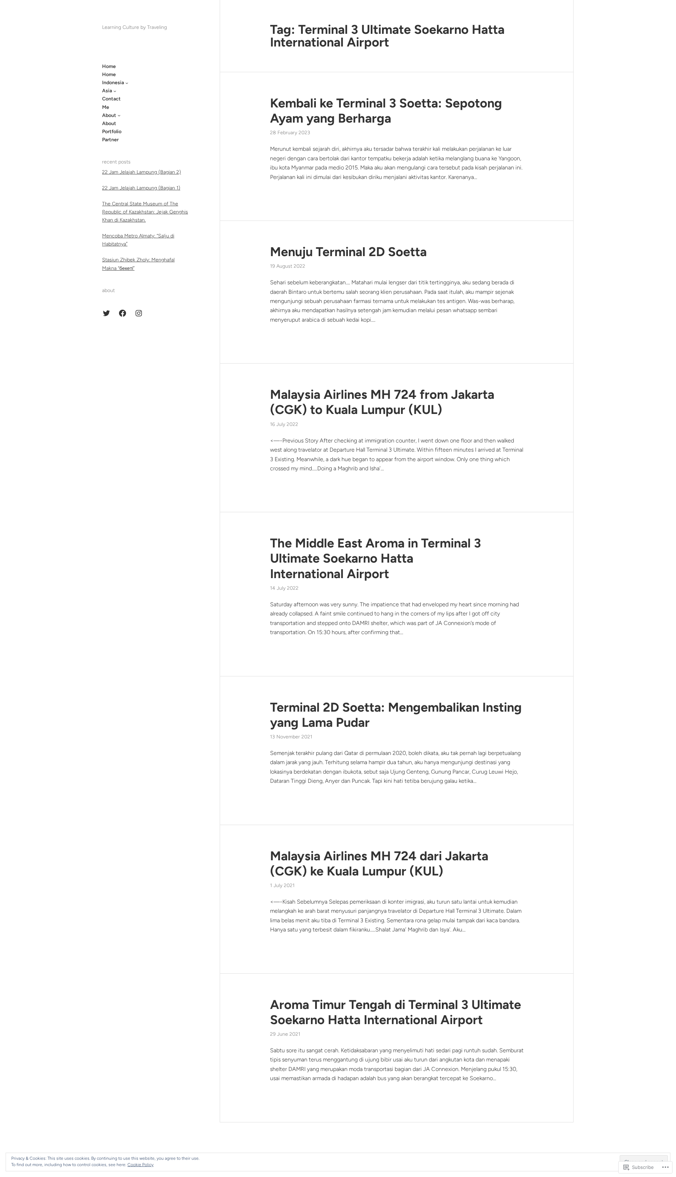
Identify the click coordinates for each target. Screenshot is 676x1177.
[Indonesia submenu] (126, 82)
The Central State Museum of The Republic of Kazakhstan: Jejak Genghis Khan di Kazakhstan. (145, 212)
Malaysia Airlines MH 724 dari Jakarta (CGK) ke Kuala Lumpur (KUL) (379, 863)
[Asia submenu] (114, 90)
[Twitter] (106, 313)
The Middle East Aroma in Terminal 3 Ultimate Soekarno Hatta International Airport (375, 558)
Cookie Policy (140, 1164)
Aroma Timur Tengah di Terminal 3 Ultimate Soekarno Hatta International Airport (395, 1012)
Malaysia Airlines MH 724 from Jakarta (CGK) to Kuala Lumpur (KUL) (382, 402)
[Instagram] (138, 313)
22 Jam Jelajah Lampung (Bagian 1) (141, 188)
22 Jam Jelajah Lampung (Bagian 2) (141, 172)
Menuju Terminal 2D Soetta (348, 251)
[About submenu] (119, 115)
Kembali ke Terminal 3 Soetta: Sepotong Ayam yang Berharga (386, 110)
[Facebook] (122, 313)
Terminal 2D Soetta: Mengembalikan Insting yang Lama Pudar (396, 715)
